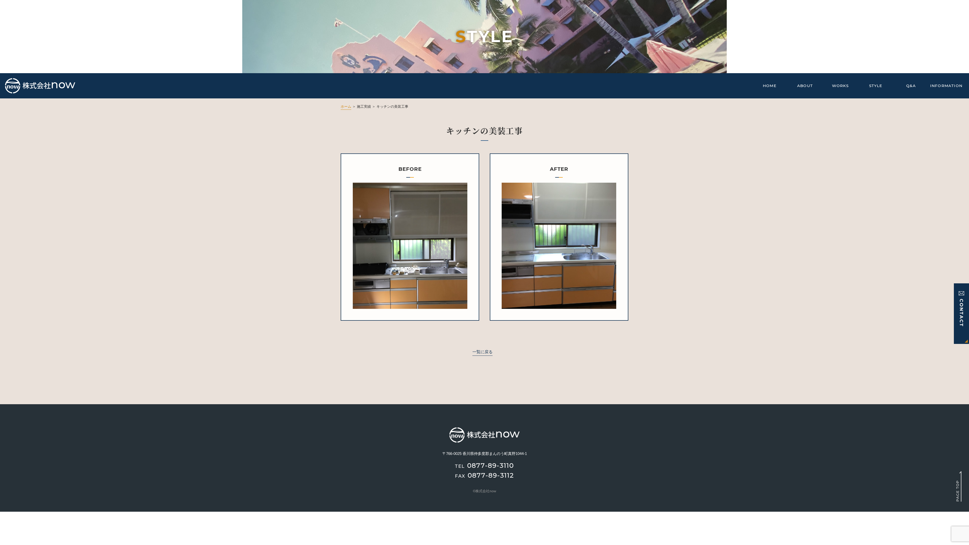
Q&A (911, 85)
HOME (769, 85)
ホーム (346, 106)
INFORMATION (946, 85)
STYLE (875, 85)
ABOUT (805, 85)
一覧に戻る (482, 352)
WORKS (840, 85)
